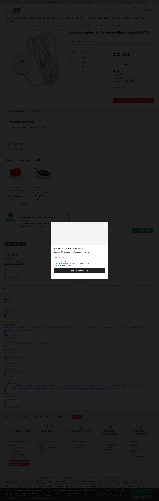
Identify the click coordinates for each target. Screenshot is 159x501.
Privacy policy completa (63, 265)
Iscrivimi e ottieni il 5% (79, 271)
